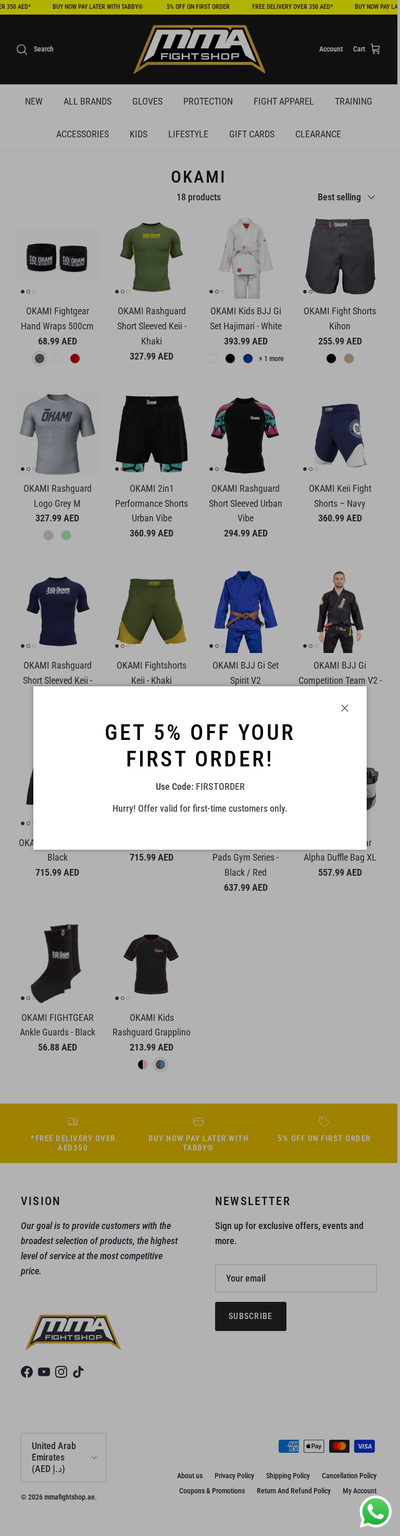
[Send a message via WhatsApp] (376, 1512)
